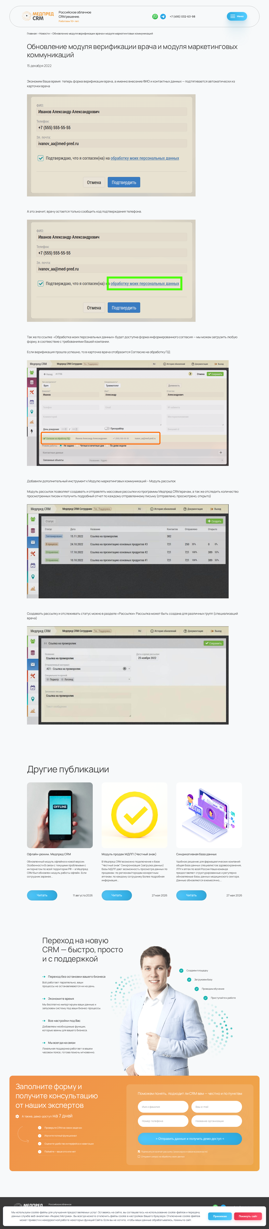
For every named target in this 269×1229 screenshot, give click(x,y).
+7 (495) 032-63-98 (182, 16)
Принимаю (220, 1216)
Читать (42, 895)
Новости (44, 33)
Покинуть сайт (248, 1216)
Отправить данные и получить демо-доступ (190, 1138)
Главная (32, 33)
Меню (240, 16)
